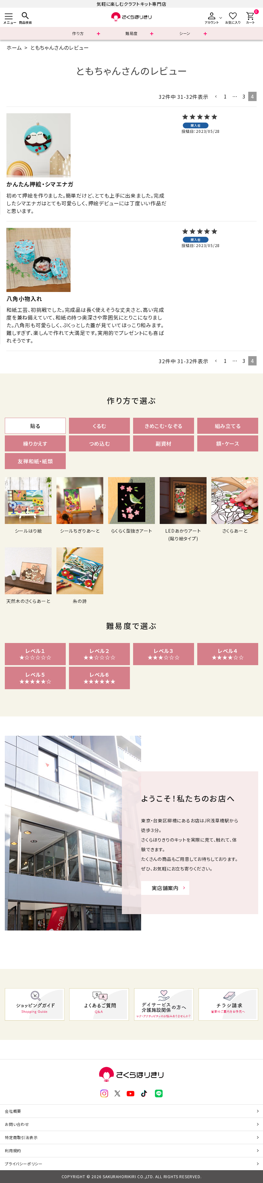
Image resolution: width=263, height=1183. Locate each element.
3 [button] (244, 96)
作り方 (78, 33)
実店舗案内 (165, 888)
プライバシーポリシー (24, 1163)
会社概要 (13, 1111)
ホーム (14, 47)
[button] (216, 96)
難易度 (131, 33)
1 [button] (225, 96)
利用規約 (13, 1150)
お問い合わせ (17, 1124)
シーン (185, 33)
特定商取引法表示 (21, 1137)
